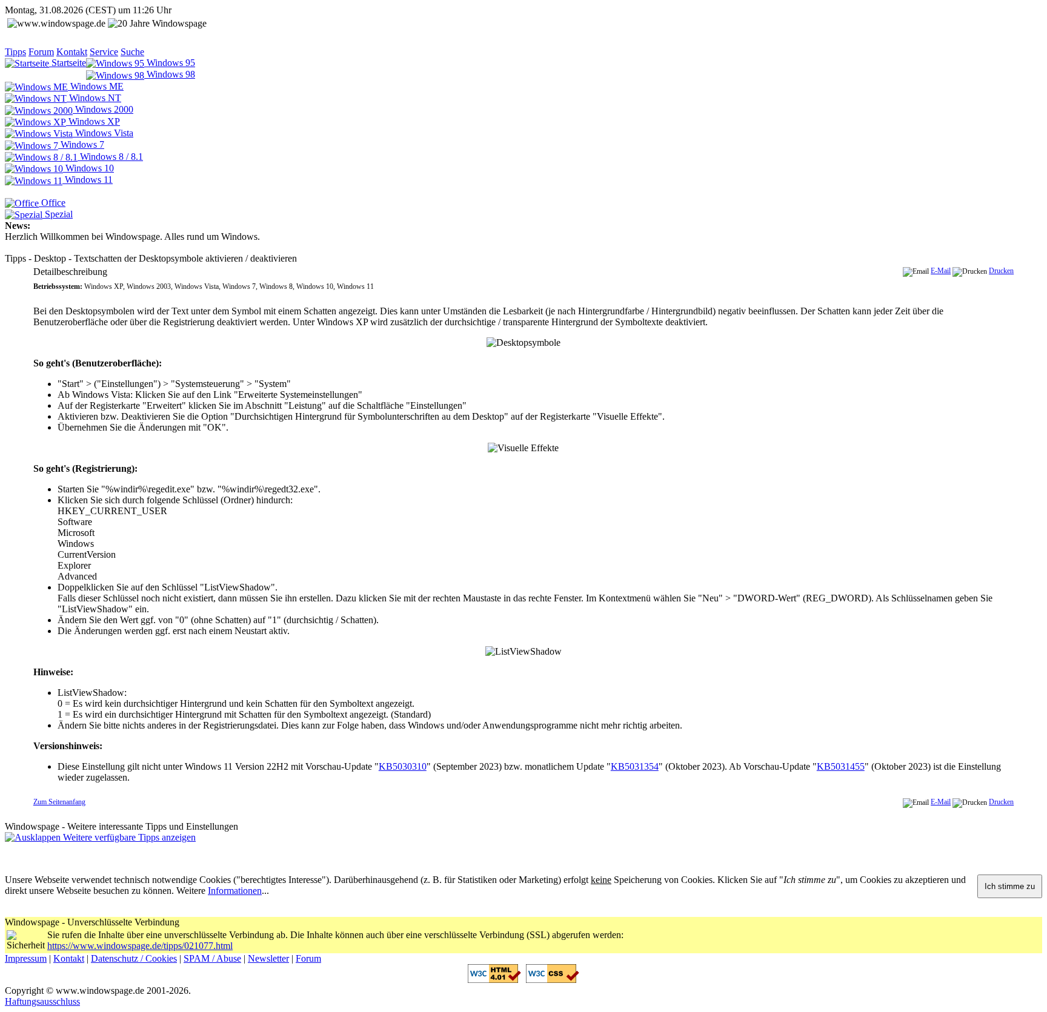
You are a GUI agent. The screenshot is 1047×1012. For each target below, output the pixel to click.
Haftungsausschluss (42, 1001)
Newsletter (268, 958)
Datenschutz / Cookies (134, 958)
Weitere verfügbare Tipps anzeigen (128, 837)
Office (52, 202)
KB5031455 (841, 766)
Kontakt (71, 52)
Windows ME (96, 86)
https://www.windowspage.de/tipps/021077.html (140, 946)
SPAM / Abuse (212, 958)
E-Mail (941, 270)
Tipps (15, 52)
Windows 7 (81, 144)
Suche (132, 52)
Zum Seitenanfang (59, 802)
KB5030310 (403, 766)
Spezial (57, 214)
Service (104, 52)
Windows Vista (103, 133)
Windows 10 (88, 168)
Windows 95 (169, 63)
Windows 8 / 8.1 (110, 156)
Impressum (26, 958)
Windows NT (94, 98)
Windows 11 (87, 179)
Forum (41, 52)
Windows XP (93, 121)
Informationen (235, 890)
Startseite (67, 63)
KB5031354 (635, 766)
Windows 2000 (103, 109)
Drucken (1001, 270)
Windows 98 (169, 74)
